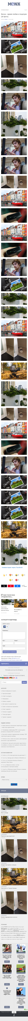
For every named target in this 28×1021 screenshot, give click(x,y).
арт (23, 926)
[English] (7, 677)
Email (16, 639)
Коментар (5, 629)
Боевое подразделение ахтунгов (9, 916)
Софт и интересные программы (10, 705)
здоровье (21, 930)
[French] (9, 677)
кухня (12, 934)
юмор (21, 938)
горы (8, 928)
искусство (12, 932)
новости (5, 936)
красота (8, 934)
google (2, 926)
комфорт (24, 932)
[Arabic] (3, 677)
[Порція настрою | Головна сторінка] (14, 4)
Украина (17, 926)
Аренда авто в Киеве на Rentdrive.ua (17, 757)
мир (18, 934)
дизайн (16, 928)
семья (2, 938)
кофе (4, 934)
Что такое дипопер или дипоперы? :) (17, 754)
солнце (7, 938)
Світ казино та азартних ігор (9, 703)
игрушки (3, 932)
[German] (11, 677)
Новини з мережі (6, 700)
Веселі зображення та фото (9, 690)
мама (14, 934)
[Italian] (13, 677)
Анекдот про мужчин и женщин (8, 864)
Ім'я (4, 639)
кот (2, 934)
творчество (14, 938)
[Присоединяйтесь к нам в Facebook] (26, 663)
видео (4, 928)
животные (10, 930)
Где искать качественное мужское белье (5, 608)
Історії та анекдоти (7, 695)
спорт (11, 938)
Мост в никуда (4, 811)
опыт (10, 936)
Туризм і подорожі (6, 716)
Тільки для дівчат (6, 713)
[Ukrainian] (1, 677)
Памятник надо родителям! (8, 835)
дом (3, 930)
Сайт (4, 645)
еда (5, 930)
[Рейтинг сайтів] (14, 784)
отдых (17, 936)
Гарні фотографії (6, 692)
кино (20, 932)
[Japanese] (15, 677)
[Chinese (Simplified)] (5, 677)
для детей (21, 928)
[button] (4, 626)
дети (12, 928)
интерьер (7, 932)
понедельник (22, 936)
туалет (18, 938)
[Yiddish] (16, 677)
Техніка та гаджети (7, 711)
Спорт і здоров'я (6, 708)
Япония (20, 926)
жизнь (16, 930)
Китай (9, 926)
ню (8, 936)
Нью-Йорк (12, 926)
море (22, 934)
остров (13, 936)
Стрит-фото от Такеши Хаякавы (9, 887)
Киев (5, 926)
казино (17, 932)
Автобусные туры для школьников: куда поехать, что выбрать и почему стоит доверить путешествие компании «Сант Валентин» (13, 744)
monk (6, 19)
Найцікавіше (5, 10)
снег (5, 938)
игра (26, 930)
